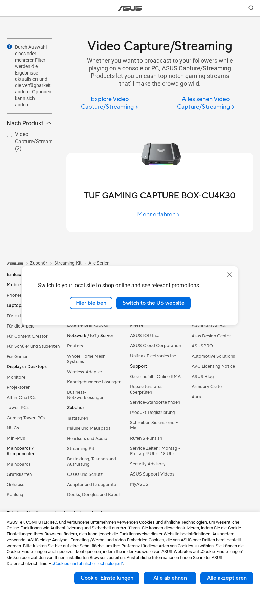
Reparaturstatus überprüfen (146, 389)
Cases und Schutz (85, 474)
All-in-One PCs (21, 397)
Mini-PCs (16, 438)
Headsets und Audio (87, 438)
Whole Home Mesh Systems (86, 359)
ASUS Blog (203, 376)
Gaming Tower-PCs (26, 418)
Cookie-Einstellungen (107, 578)
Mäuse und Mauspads (88, 428)
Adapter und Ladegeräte (91, 484)
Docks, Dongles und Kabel (93, 495)
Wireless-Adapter (84, 372)
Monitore (16, 377)
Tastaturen (77, 418)
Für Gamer (17, 356)
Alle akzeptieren (227, 578)
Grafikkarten (19, 474)
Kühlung (15, 495)
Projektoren (18, 387)
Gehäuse (15, 484)
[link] (130, 8)
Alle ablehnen (170, 578)
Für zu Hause (19, 316)
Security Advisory (148, 464)
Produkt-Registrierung (152, 412)
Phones (14, 295)
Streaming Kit (80, 448)
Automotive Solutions (213, 356)
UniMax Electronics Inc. (153, 356)
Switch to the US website (154, 302)
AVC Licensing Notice (213, 366)
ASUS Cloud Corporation (155, 346)
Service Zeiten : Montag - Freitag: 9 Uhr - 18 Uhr (155, 451)
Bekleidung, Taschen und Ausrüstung (91, 461)
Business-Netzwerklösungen (85, 394)
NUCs (13, 428)
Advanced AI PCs (209, 326)
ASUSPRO (202, 346)
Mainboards (19, 464)
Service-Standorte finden (155, 402)
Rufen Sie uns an (146, 438)
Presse (136, 325)
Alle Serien (98, 263)
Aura (196, 397)
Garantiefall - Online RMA (155, 376)
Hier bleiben (91, 302)
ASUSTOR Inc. (144, 335)
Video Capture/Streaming (26, 135)
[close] (229, 274)
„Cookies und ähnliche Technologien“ (87, 563)
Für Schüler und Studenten (33, 346)
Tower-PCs (18, 407)
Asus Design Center (211, 336)
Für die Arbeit (20, 326)
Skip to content (8, 20)
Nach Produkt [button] (25, 123)
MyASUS (139, 484)
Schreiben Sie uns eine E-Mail (155, 425)
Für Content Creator (27, 336)
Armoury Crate (207, 386)
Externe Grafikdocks (87, 325)
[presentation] (9, 46)
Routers (75, 346)
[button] (9, 8)
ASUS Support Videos (152, 474)
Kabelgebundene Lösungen (94, 382)
